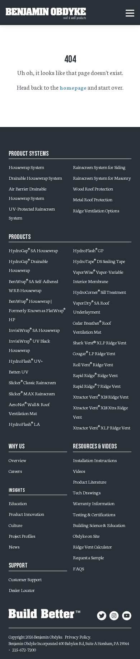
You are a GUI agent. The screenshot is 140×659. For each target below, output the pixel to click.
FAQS (78, 568)
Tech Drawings (87, 492)
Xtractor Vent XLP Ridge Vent (101, 427)
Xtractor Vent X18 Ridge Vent (101, 396)
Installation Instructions (95, 460)
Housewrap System (26, 167)
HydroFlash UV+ (26, 360)
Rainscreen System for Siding (99, 167)
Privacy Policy (77, 636)
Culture (15, 525)
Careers (15, 470)
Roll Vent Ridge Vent (93, 364)
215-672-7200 (24, 649)
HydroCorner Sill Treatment (99, 291)
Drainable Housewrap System (35, 177)
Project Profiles (22, 535)
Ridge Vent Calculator (92, 546)
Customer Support (25, 579)
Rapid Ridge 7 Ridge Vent (97, 385)
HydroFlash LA (24, 423)
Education (18, 503)
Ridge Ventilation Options (96, 210)
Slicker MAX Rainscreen (32, 393)
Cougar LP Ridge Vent (94, 353)
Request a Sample (88, 557)
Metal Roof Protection (92, 199)
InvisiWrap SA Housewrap (34, 329)
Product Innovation (26, 513)
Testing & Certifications (94, 514)
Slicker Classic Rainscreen (32, 382)
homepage (73, 87)
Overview (17, 460)
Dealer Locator (22, 590)
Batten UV (18, 371)
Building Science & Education (99, 525)
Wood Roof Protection (93, 188)
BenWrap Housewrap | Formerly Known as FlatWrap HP (37, 309)
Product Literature (89, 481)
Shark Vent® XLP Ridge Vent (99, 342)
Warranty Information (94, 503)
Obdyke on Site (86, 535)
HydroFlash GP (88, 250)
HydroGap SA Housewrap (33, 250)
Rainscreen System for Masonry (102, 177)
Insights (17, 490)
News (14, 546)
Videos (79, 470)
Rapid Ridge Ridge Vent (95, 375)
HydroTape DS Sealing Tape (99, 261)
